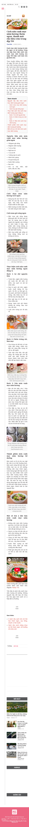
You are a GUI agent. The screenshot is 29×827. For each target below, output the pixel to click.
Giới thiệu (4, 4)
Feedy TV (15, 587)
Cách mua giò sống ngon (17, 109)
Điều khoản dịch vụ (15, 818)
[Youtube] (26, 7)
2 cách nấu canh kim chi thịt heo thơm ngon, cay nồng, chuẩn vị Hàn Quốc (17, 621)
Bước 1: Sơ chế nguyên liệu (17, 115)
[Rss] (22, 7)
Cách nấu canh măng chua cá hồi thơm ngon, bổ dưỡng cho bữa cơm (17, 627)
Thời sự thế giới (21, 738)
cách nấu (16, 646)
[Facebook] (24, 7)
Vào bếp (9, 16)
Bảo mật (23, 818)
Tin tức (16, 4)
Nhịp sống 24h (10, 4)
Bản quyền (4, 820)
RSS (9, 818)
